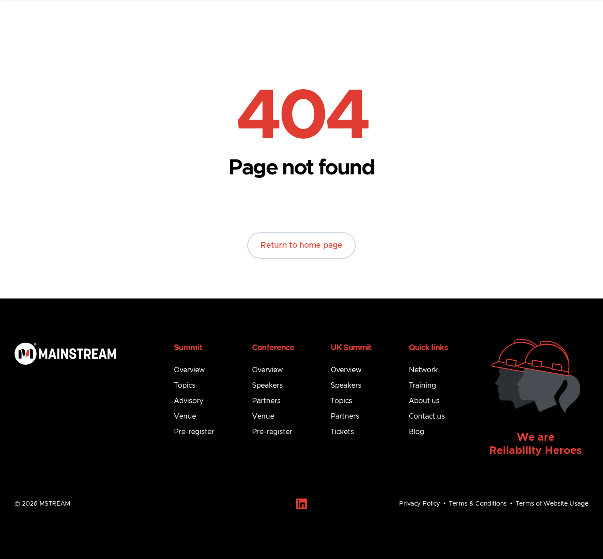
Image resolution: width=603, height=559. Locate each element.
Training (422, 385)
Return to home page (301, 245)
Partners (266, 400)
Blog (416, 431)
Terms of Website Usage (552, 504)
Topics (185, 385)
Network (423, 370)
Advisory (189, 400)
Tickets (342, 431)
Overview (189, 370)
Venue (185, 416)
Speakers (267, 385)
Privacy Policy (419, 504)
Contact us (427, 416)
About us (424, 400)
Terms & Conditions (478, 504)
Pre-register (194, 431)
